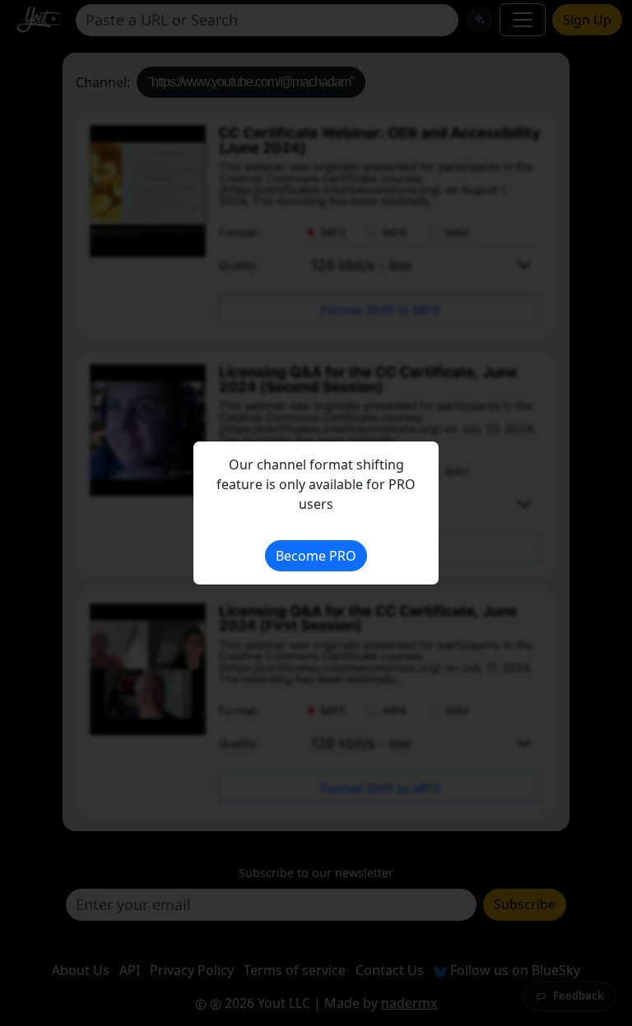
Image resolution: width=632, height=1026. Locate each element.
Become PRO (316, 556)
